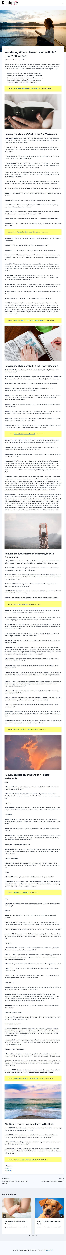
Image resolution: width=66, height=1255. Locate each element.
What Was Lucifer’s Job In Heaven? (52, 1180)
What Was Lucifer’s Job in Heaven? (25, 729)
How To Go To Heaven (21, 892)
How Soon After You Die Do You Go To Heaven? (29, 320)
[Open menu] (62, 3)
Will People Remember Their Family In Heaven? (29, 1078)
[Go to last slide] (4, 1216)
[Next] (61, 1216)
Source (9, 1168)
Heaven (7, 49)
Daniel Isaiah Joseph (11, 59)
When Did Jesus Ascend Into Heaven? (26, 1159)
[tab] (29, 1235)
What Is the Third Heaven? (22, 604)
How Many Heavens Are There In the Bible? (28, 88)
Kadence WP (49, 1250)
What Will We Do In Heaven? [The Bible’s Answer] (15, 1181)
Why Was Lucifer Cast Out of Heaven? (26, 232)
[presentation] (16, 1208)
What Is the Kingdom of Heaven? (24, 434)
